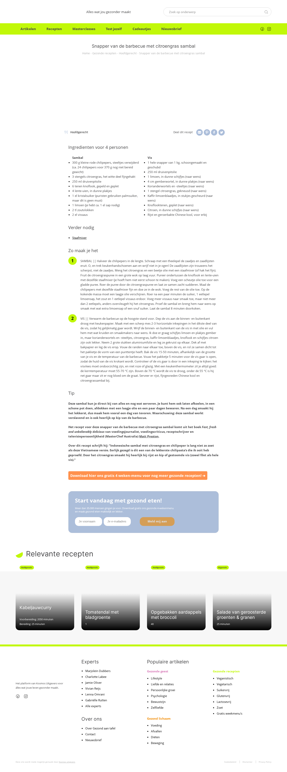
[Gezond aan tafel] (35, 11)
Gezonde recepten (104, 53)
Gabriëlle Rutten (96, 700)
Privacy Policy (265, 761)
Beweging (157, 743)
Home (86, 53)
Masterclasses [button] (83, 29)
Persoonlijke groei (163, 690)
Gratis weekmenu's (229, 713)
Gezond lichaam (159, 718)
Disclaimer (247, 761)
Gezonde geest (157, 671)
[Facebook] (262, 29)
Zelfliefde (157, 708)
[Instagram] (269, 29)
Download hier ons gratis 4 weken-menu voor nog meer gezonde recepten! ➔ (137, 475)
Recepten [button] (54, 29)
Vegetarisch (224, 684)
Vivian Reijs (93, 688)
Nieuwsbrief (171, 29)
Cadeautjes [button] (142, 29)
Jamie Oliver (93, 683)
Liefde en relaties (162, 684)
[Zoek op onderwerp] (266, 11)
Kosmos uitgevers (67, 761)
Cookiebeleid (230, 761)
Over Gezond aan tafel (100, 728)
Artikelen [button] (28, 29)
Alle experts (93, 706)
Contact (90, 734)
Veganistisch (225, 678)
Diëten (155, 737)
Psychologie (159, 696)
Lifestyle (156, 678)
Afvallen (156, 731)
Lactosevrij (224, 702)
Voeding (156, 725)
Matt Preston (149, 436)
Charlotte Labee (95, 677)
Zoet (220, 708)
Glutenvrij (223, 696)
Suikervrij (223, 690)
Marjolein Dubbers (98, 671)
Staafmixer (79, 238)
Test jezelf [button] (114, 29)
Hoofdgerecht (128, 53)
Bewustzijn (158, 702)
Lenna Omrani (95, 694)
